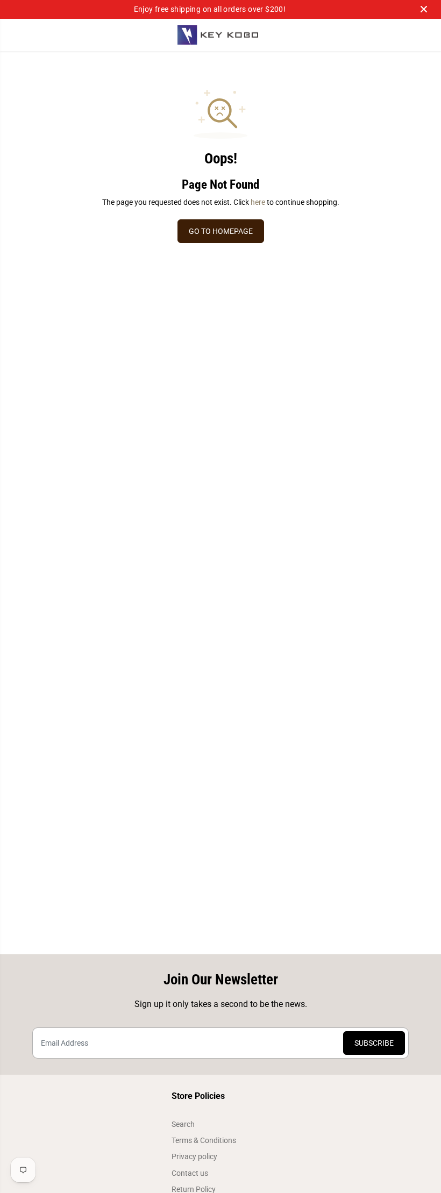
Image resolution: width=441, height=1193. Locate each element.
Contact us (190, 1173)
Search (183, 1124)
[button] (14, 35)
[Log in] (401, 35)
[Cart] (423, 35)
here (258, 202)
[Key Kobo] (217, 35)
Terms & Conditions (204, 1140)
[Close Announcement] (424, 9)
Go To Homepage (221, 231)
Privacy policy (194, 1156)
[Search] (380, 35)
